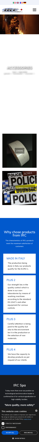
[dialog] (19, 425)
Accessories (29, 73)
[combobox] (36, 411)
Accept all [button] (10, 433)
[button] (19, 438)
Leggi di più (27, 419)
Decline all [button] (28, 433)
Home (14, 71)
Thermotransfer (17, 73)
